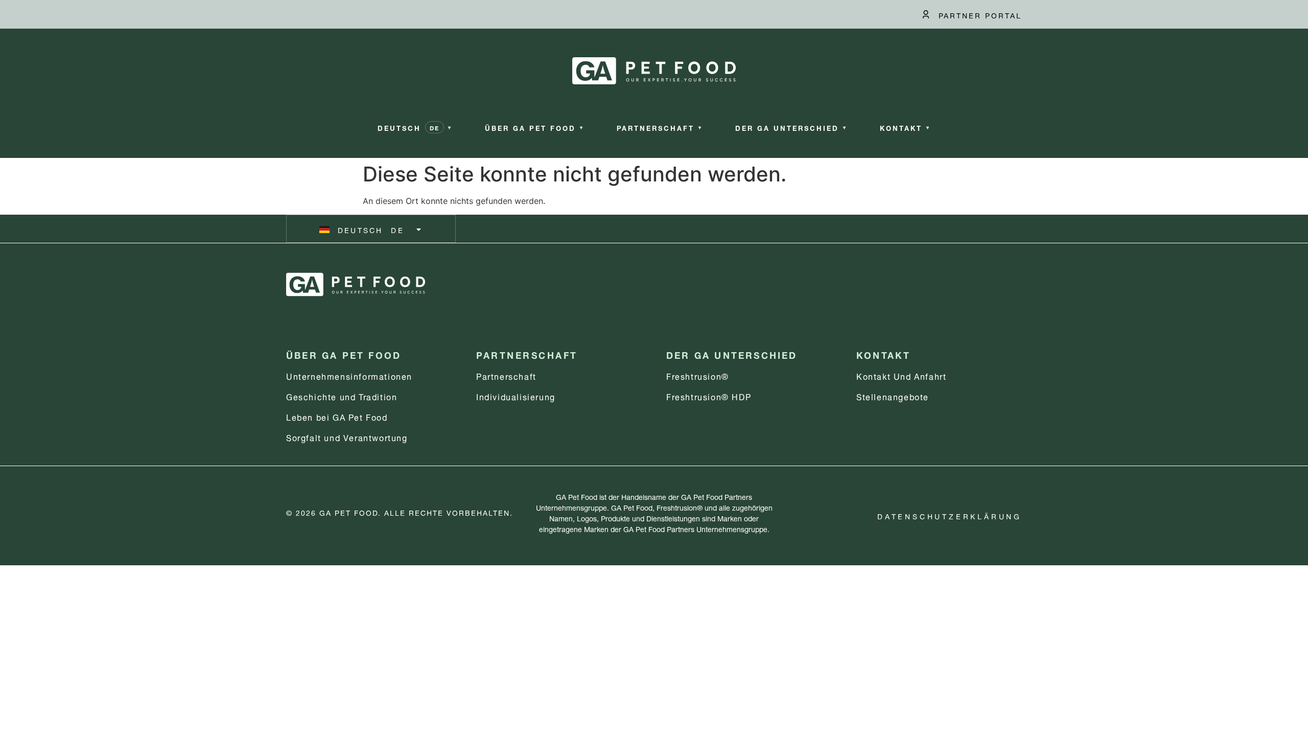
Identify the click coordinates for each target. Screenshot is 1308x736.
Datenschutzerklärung (949, 515)
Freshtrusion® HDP (708, 396)
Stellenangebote (892, 396)
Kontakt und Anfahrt (901, 375)
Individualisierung (515, 396)
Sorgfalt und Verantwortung (347, 437)
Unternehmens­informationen (349, 375)
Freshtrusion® (697, 375)
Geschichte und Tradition (341, 396)
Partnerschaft (506, 375)
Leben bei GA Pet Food (337, 416)
